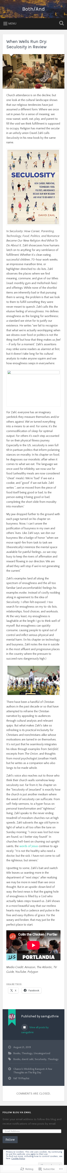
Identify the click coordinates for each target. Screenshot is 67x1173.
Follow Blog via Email (17, 1112)
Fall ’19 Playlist (21, 1078)
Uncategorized (42, 1053)
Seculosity (40, 1059)
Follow (10, 1139)
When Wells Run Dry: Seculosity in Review (26, 44)
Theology (27, 1053)
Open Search (61, 23)
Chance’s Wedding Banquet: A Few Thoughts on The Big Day (32, 1071)
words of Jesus (28, 846)
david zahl (27, 1059)
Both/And (33, 9)
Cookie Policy (18, 1158)
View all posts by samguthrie (35, 1030)
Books (16, 1053)
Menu (12, 23)
